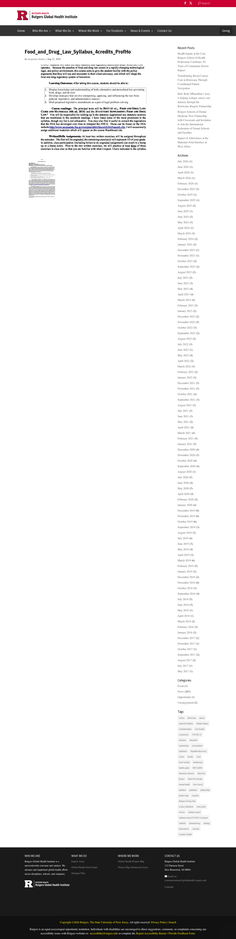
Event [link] (181, 686)
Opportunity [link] (184, 697)
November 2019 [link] (186, 516)
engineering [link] (183, 745)
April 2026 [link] (184, 172)
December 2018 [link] (186, 577)
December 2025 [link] (186, 189)
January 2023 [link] (185, 311)
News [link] (181, 691)
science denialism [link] (186, 806)
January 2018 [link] (185, 632)
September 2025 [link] (186, 200)
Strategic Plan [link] (78, 873)
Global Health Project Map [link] (131, 861)
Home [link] (21, 31)
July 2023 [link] (183, 277)
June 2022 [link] (183, 349)
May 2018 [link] (183, 610)
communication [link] (185, 729)
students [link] (182, 823)
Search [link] (172, 922)
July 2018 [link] (183, 599)
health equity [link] (184, 767)
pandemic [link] (193, 789)
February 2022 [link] (186, 372)
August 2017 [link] (185, 660)
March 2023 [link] (184, 300)
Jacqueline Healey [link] (36, 59)
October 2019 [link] (185, 521)
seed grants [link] (201, 806)
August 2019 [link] (185, 532)
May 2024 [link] (183, 222)
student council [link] (194, 812)
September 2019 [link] (186, 527)
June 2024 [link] (183, 216)
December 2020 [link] (186, 449)
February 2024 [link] (186, 239)
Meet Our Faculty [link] (195, 778)
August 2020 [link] (185, 471)
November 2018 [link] (186, 582)
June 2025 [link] (183, 211)
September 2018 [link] (186, 593)
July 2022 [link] (183, 344)
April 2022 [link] (184, 361)
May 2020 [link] (183, 488)
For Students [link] (114, 31)
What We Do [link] (63, 31)
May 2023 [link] (183, 288)
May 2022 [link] (183, 355)
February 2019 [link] (186, 566)
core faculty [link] (199, 729)
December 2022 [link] (186, 316)
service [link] (182, 812)
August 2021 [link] (185, 405)
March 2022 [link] (184, 366)
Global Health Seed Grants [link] (84, 867)
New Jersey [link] (198, 784)
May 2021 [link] (183, 422)
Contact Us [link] (164, 31)
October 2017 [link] (185, 649)
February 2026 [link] (186, 183)
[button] (185, 4)
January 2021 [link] (185, 444)
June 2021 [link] (183, 416)
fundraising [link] (197, 762)
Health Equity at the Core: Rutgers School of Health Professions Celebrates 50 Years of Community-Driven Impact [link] (193, 62)
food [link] (198, 756)
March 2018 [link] (184, 621)
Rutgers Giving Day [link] (187, 801)
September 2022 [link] (186, 333)
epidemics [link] (183, 751)
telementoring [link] (194, 823)
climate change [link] (202, 723)
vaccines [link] (195, 828)
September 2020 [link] (186, 466)
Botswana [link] (192, 717)
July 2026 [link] (183, 161)
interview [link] (201, 773)
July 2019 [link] (183, 538)
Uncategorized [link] (185, 702)
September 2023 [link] (186, 266)
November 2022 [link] (186, 322)
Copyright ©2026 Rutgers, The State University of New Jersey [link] (94, 922)
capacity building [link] (186, 723)
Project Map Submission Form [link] (133, 867)
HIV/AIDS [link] (197, 767)
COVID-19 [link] (196, 734)
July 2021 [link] (183, 410)
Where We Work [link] (88, 31)
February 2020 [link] (186, 499)
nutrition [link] (182, 789)
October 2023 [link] (185, 261)
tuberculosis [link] (184, 828)
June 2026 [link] (183, 167)
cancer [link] (201, 717)
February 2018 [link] (186, 627)
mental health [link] (184, 784)
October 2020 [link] (185, 460)
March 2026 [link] (184, 178)
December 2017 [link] (186, 638)
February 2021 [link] (186, 438)
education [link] (193, 740)
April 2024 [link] (184, 228)
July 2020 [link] (183, 477)
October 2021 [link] (185, 394)
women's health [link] (185, 834)
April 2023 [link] (184, 294)
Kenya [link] (181, 778)
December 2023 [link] (186, 250)
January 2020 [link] (185, 505)
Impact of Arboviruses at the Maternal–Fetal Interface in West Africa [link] (193, 142)
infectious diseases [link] (186, 773)
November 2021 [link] (186, 388)
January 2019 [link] (185, 571)
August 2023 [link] (185, 272)
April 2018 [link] (184, 616)
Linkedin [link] (169, 886)
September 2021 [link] (186, 399)
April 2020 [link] (184, 494)
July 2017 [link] (183, 665)
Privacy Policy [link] (159, 922)
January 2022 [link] (185, 377)
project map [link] (183, 795)
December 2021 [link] (186, 383)
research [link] (195, 795)
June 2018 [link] (183, 604)
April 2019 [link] (184, 555)
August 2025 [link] (185, 205)
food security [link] (184, 762)
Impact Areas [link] (77, 861)
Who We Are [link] (40, 31)
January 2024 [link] (185, 244)
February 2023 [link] (186, 305)
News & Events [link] (140, 31)
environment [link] (197, 745)
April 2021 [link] (184, 427)
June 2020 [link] (183, 482)
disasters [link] (182, 740)
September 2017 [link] (186, 654)
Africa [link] (181, 717)
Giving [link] (226, 31)
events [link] (181, 756)
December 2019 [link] (186, 510)
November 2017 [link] (186, 643)
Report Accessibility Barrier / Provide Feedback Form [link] (165, 933)
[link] (213, 3)
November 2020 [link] (186, 455)
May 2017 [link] (183, 671)
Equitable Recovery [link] (198, 751)
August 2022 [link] (185, 338)
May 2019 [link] (183, 549)
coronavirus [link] (184, 734)
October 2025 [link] (185, 194)
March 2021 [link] (184, 433)
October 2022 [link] (185, 327)
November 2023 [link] (186, 255)
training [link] (207, 823)
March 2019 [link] (184, 560)
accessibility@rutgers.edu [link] (103, 933)
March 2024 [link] (184, 233)
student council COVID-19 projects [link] (193, 817)
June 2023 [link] (183, 283)
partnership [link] (205, 789)
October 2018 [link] (185, 588)
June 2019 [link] (183, 543)
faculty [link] (190, 756)
